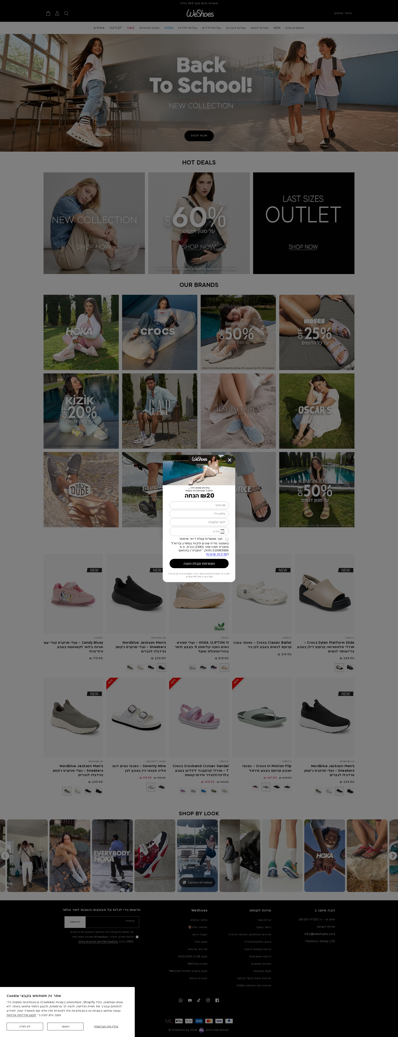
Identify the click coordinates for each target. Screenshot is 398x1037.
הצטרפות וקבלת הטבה (199, 563)
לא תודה (24, 1026)
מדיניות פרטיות (216, 554)
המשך (65, 1026)
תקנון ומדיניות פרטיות (21, 1015)
